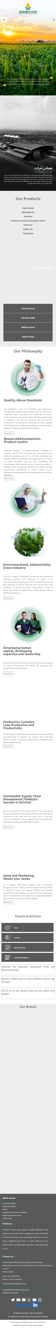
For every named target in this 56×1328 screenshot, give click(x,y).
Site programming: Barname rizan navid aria (28, 1322)
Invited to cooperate (10, 1293)
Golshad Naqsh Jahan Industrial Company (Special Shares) (23, 1262)
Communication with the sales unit (16, 1290)
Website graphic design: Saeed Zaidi (28, 1325)
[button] (53, 20)
